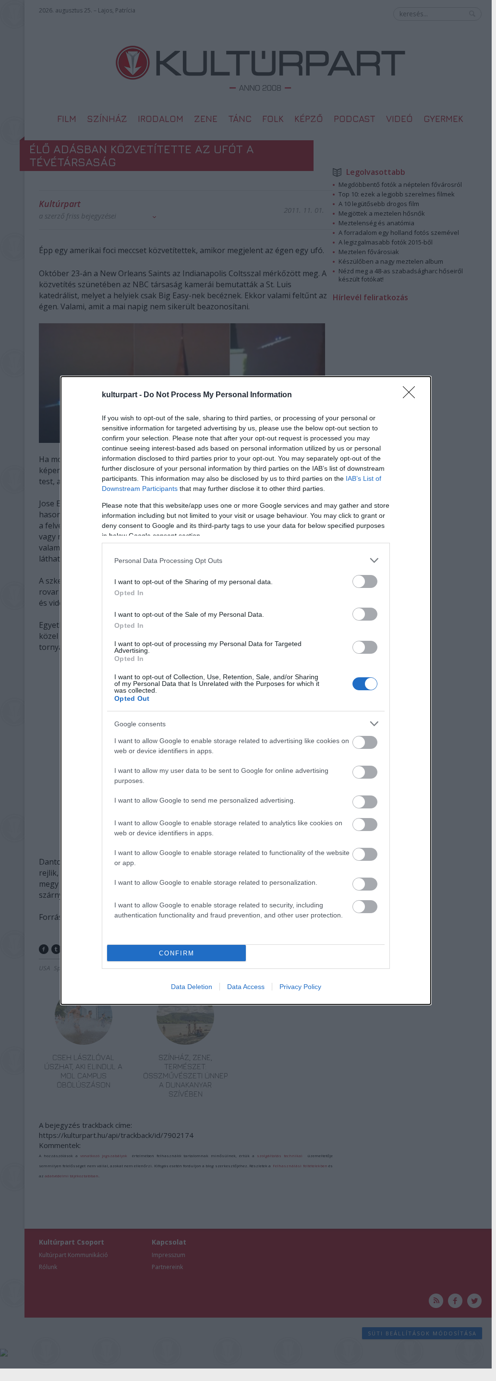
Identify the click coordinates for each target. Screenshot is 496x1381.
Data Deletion (191, 986)
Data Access (246, 986)
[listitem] (245, 560)
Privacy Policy (300, 986)
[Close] (412, 395)
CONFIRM (176, 953)
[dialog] (246, 690)
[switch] (364, 581)
